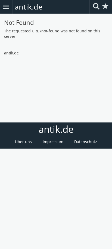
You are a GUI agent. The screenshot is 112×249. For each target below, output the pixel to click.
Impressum (53, 141)
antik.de (28, 7)
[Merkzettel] (105, 6)
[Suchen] (96, 6)
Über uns (23, 141)
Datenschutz (85, 141)
